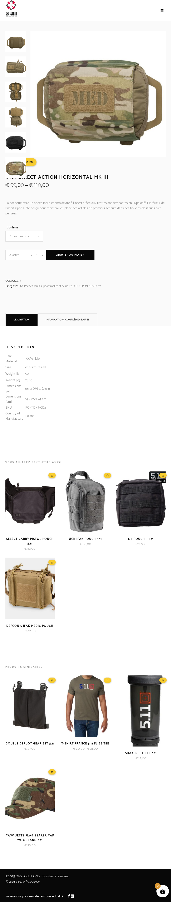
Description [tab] (22, 320)
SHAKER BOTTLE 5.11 (141, 753)
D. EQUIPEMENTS (83, 286)
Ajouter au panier (70, 255)
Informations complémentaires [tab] (67, 320)
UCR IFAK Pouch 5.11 (85, 539)
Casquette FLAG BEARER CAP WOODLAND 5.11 (30, 838)
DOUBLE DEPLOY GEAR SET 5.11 (30, 743)
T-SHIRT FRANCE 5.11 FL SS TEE (85, 743)
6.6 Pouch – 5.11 (141, 539)
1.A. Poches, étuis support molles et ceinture (46, 286)
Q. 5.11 (97, 286)
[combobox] (24, 236)
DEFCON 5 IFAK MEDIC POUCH (29, 626)
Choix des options (71, 544)
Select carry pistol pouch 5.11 (30, 541)
